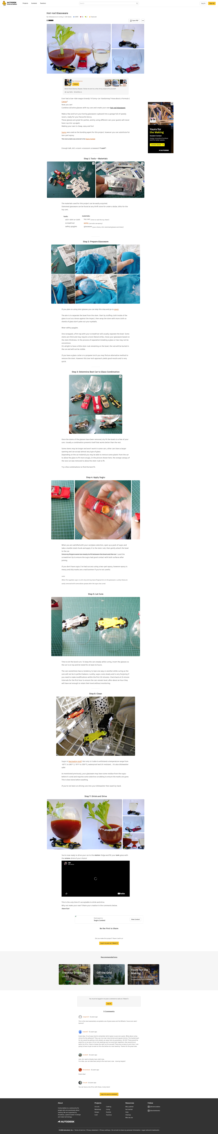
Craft (96, 1115)
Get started (129, 1109)
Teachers (43, 3)
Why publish (129, 1107)
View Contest (135, 919)
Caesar (64, 101)
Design (97, 1112)
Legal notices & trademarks (150, 1130)
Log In (203, 3)
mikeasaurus (53, 17)
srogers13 (86, 1017)
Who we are (129, 1118)
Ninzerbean (86, 1070)
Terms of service (80, 1130)
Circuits (97, 1107)
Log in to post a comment (109, 1094)
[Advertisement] (160, 127)
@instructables (155, 1107)
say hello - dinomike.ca (74, 92)
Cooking (108, 1107)
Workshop (98, 1109)
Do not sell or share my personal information (126, 1130)
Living (61, 17)
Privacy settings (105, 1130)
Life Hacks (68, 17)
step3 (116, 309)
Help (127, 1112)
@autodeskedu (155, 1111)
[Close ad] (172, 103)
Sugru (64, 132)
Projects (25, 3)
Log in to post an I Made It (109, 943)
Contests (34, 3)
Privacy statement (92, 1130)
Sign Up (211, 3)
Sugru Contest (90, 139)
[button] (143, 20)
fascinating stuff (75, 761)
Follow (75, 84)
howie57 (85, 1032)
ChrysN (85, 1083)
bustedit (85, 1055)
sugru (86, 223)
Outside (108, 1112)
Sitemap (128, 1115)
